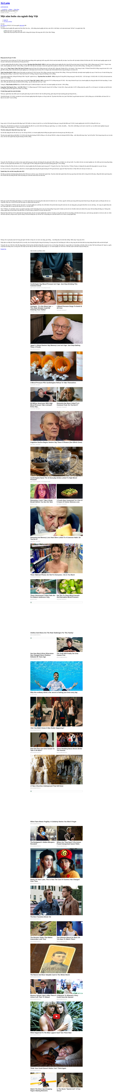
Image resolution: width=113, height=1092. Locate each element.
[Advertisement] (47, 45)
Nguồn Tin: (3, 249)
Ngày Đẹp (16, 9)
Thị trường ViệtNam (8, 21)
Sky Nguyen (4, 25)
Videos (10, 9)
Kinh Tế (6, 20)
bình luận (22, 25)
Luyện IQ (4, 9)
